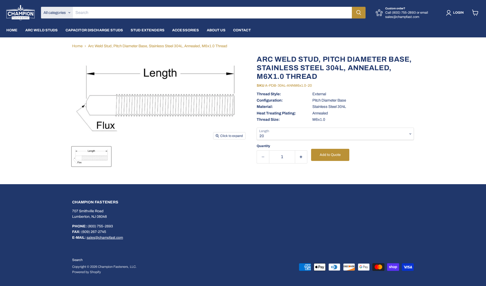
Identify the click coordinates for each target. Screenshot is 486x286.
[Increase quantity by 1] (301, 156)
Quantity (263, 146)
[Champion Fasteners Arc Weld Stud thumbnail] (91, 156)
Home (12, 30)
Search (77, 260)
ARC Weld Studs (41, 30)
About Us (216, 30)
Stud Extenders (148, 30)
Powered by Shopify (86, 272)
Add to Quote (330, 155)
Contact (242, 30)
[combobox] (212, 12)
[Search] (359, 12)
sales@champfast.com (105, 238)
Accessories (185, 30)
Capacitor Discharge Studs (94, 30)
